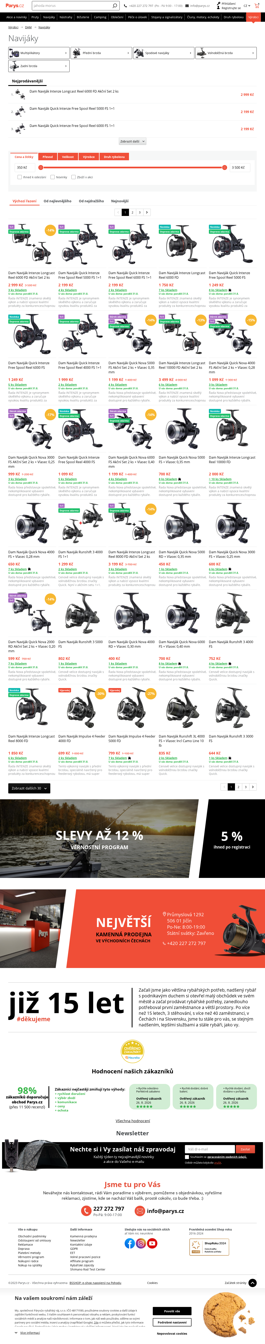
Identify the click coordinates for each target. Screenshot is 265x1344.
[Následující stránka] (147, 212)
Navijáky (44, 27)
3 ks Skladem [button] (17, 290)
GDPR (74, 1249)
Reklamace (25, 1244)
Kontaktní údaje (81, 1244)
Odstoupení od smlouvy (34, 1240)
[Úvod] (15, 6)
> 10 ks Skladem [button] (220, 479)
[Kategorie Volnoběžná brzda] (226, 53)
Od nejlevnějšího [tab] (57, 201)
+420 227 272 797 (141, 6)
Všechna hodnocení (133, 1120)
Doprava (24, 1249)
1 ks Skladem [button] (168, 569)
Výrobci (13, 27)
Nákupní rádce (28, 1261)
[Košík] (257, 6)
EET (72, 1253)
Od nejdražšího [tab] (91, 201)
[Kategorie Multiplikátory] (38, 53)
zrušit (217, 1162)
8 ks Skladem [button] (218, 290)
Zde (96, 1322)
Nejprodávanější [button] (27, 80)
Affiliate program (82, 1261)
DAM (28, 27)
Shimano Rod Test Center (87, 1269)
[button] (115, 6)
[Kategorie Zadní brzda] (38, 66)
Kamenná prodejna (83, 1236)
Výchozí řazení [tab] (24, 201)
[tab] (24, 156)
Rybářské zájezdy (82, 1265)
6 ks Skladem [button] (168, 385)
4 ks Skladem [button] (67, 290)
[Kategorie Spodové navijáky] (163, 53)
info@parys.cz (200, 6)
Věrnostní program (31, 1257)
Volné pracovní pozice (85, 1257)
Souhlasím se (198, 1157)
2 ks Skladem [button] (117, 290)
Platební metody (29, 1253)
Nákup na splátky (30, 1265)
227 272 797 (108, 1208)
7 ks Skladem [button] (168, 290)
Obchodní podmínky (32, 1236)
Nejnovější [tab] (120, 201)
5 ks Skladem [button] (17, 385)
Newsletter (77, 1240)
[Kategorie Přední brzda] (101, 53)
